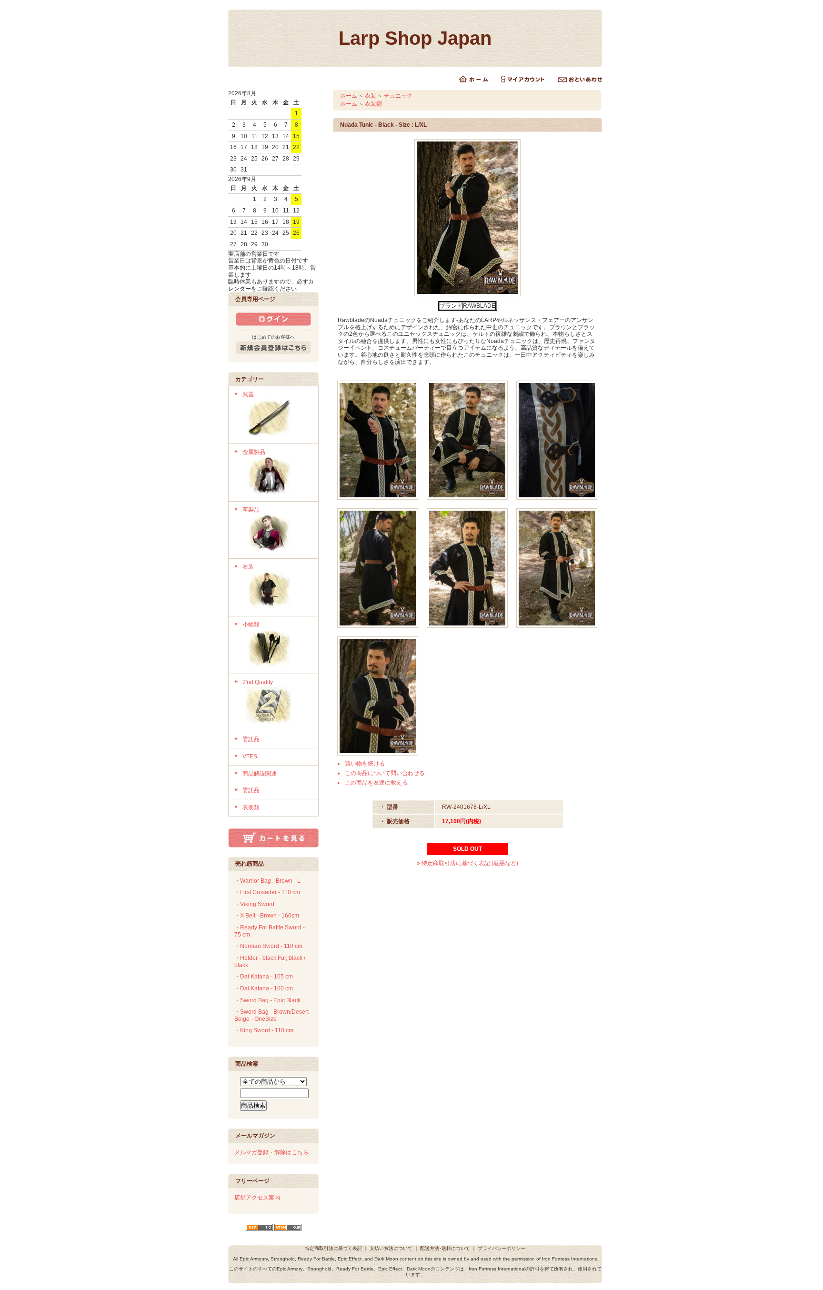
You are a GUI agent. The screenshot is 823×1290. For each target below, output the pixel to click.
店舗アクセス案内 (257, 1197)
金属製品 (253, 452)
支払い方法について (391, 1248)
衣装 (248, 567)
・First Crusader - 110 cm (267, 892)
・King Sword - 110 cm (263, 1030)
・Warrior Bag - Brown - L (267, 880)
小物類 (251, 624)
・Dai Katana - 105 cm (263, 976)
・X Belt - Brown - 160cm (266, 915)
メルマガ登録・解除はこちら (271, 1152)
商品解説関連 (259, 773)
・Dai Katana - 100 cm (263, 988)
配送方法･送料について (445, 1248)
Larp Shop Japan (415, 38)
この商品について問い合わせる (385, 773)
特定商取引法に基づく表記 (333, 1248)
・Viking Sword (254, 904)
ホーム (348, 95)
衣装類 (251, 807)
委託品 (251, 739)
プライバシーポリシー (501, 1248)
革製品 (251, 509)
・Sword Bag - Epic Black (267, 1000)
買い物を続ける (365, 763)
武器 (248, 394)
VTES (249, 756)
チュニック (398, 95)
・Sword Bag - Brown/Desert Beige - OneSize (271, 1015)
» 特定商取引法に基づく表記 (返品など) (467, 863)
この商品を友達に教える (376, 782)
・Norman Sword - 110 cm (268, 946)
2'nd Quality (257, 682)
